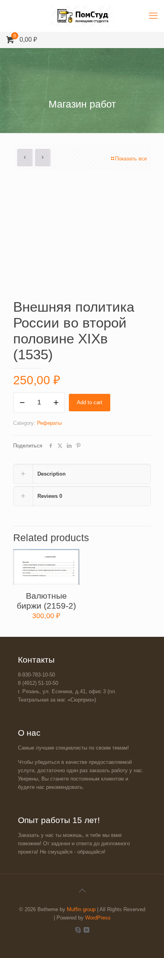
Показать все (131, 159)
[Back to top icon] (82, 890)
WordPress (98, 918)
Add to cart (89, 402)
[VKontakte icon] (86, 929)
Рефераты (49, 423)
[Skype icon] (78, 929)
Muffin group (81, 909)
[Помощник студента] (82, 16)
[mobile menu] (153, 16)
